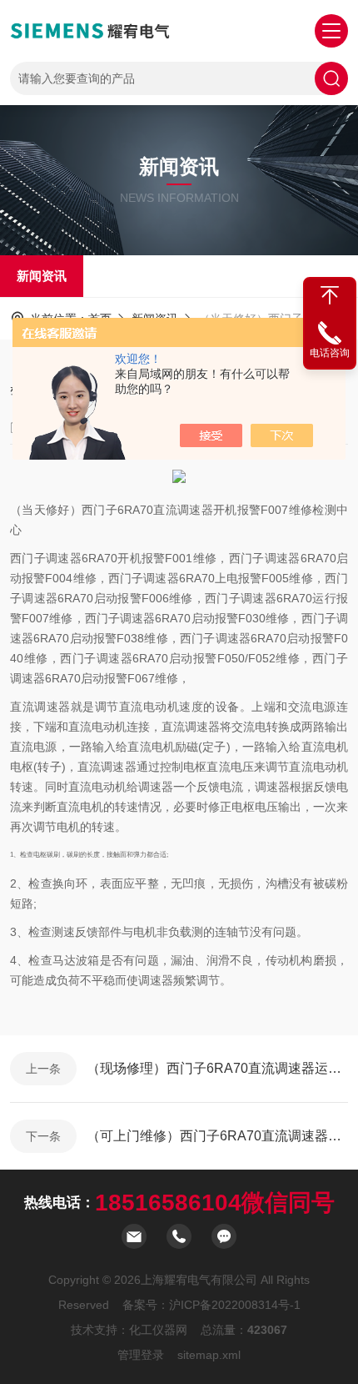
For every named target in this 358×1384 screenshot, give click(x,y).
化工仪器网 (158, 1329)
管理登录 (140, 1354)
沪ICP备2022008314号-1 (235, 1304)
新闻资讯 (42, 276)
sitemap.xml (209, 1354)
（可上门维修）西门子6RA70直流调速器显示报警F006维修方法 (217, 1136)
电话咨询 (330, 353)
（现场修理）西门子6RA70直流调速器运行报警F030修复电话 (217, 1068)
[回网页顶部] (330, 295)
